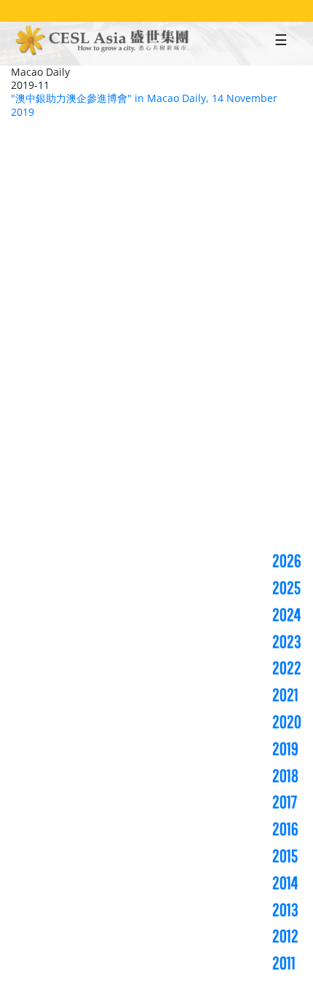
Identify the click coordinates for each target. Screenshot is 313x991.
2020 (286, 721)
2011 (284, 962)
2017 (284, 801)
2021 (285, 694)
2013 (285, 909)
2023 (286, 641)
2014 (285, 882)
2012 (285, 935)
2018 (285, 775)
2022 (286, 667)
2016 (285, 828)
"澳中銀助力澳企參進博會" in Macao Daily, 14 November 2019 (144, 104)
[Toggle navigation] (281, 43)
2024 (286, 614)
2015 (285, 855)
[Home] (103, 42)
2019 (285, 748)
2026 (286, 560)
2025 (286, 587)
